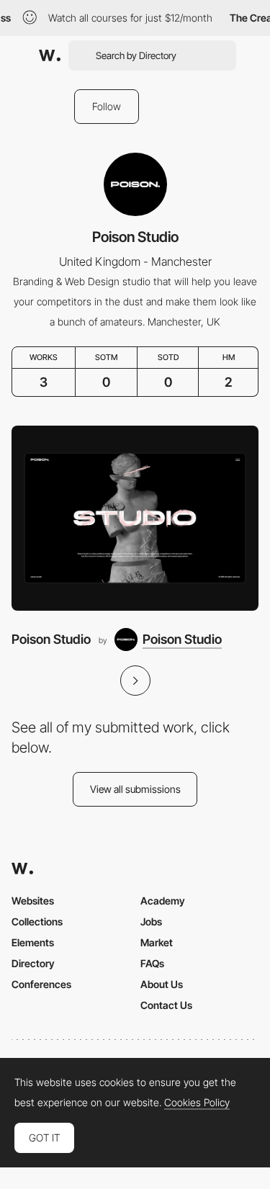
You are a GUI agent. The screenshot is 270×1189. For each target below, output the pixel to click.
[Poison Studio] (135, 518)
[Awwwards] (49, 55)
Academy (162, 900)
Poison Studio (51, 639)
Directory (33, 963)
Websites (33, 900)
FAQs (152, 963)
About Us (161, 984)
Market (156, 942)
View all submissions (135, 789)
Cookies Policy (197, 1103)
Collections (37, 921)
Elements (33, 942)
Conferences (41, 984)
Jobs (151, 921)
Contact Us (166, 1005)
